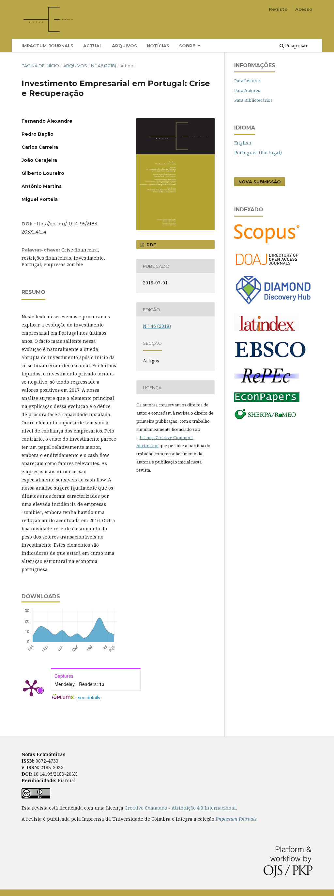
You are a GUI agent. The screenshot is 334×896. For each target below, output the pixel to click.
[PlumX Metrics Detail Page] (31, 687)
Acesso (303, 9)
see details (89, 697)
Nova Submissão (259, 181)
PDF (150, 244)
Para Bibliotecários (253, 100)
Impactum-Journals (47, 45)
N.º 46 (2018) (103, 65)
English (242, 143)
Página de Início (40, 65)
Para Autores (247, 90)
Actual (92, 45)
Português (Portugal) (258, 152)
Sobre (188, 45)
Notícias (158, 45)
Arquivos (124, 45)
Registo (278, 9)
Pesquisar (296, 45)
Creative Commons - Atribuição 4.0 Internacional (180, 808)
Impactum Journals (236, 819)
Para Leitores (247, 81)
